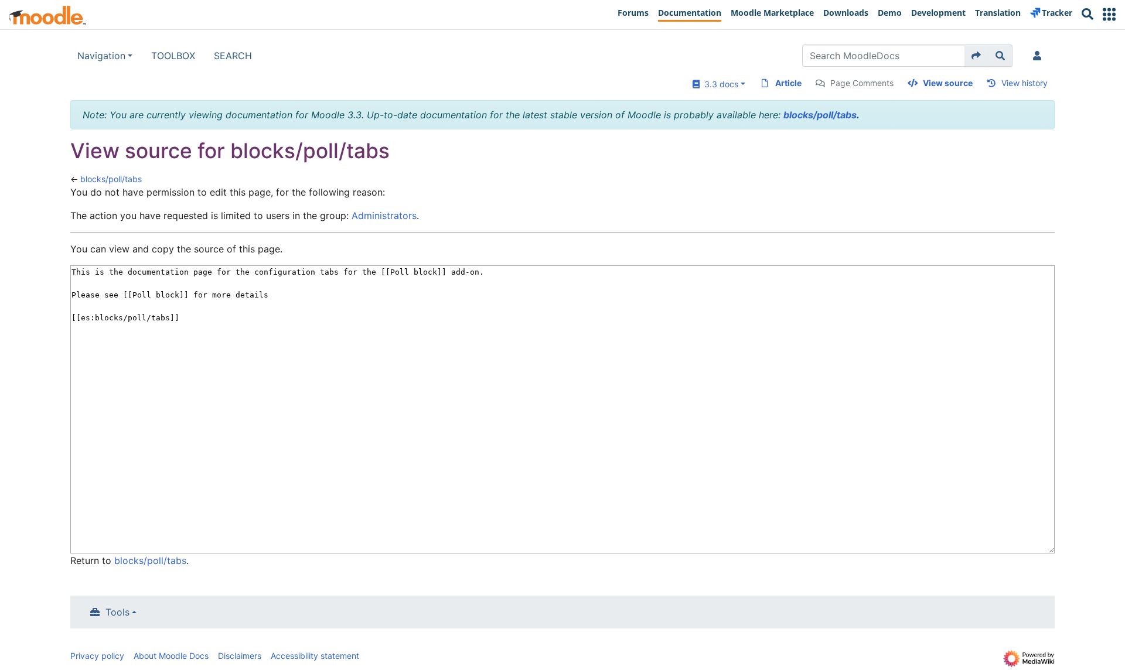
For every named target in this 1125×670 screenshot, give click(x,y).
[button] (1109, 14)
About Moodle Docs (171, 656)
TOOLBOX (173, 55)
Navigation (101, 55)
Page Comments (862, 83)
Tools (117, 612)
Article (788, 83)
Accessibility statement (315, 656)
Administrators (384, 215)
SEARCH (233, 55)
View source (948, 83)
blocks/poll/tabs (820, 115)
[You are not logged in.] (1039, 55)
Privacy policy (97, 656)
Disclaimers (239, 656)
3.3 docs (719, 84)
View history (1024, 83)
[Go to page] (976, 56)
